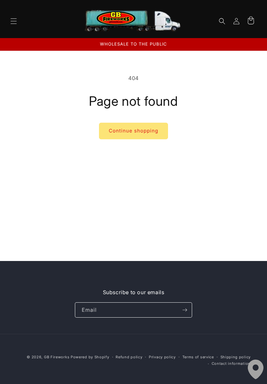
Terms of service (198, 357)
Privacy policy (162, 357)
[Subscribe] (184, 310)
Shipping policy (235, 357)
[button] (14, 21)
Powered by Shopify (90, 357)
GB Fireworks (56, 357)
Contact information (231, 363)
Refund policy (129, 357)
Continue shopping (133, 131)
